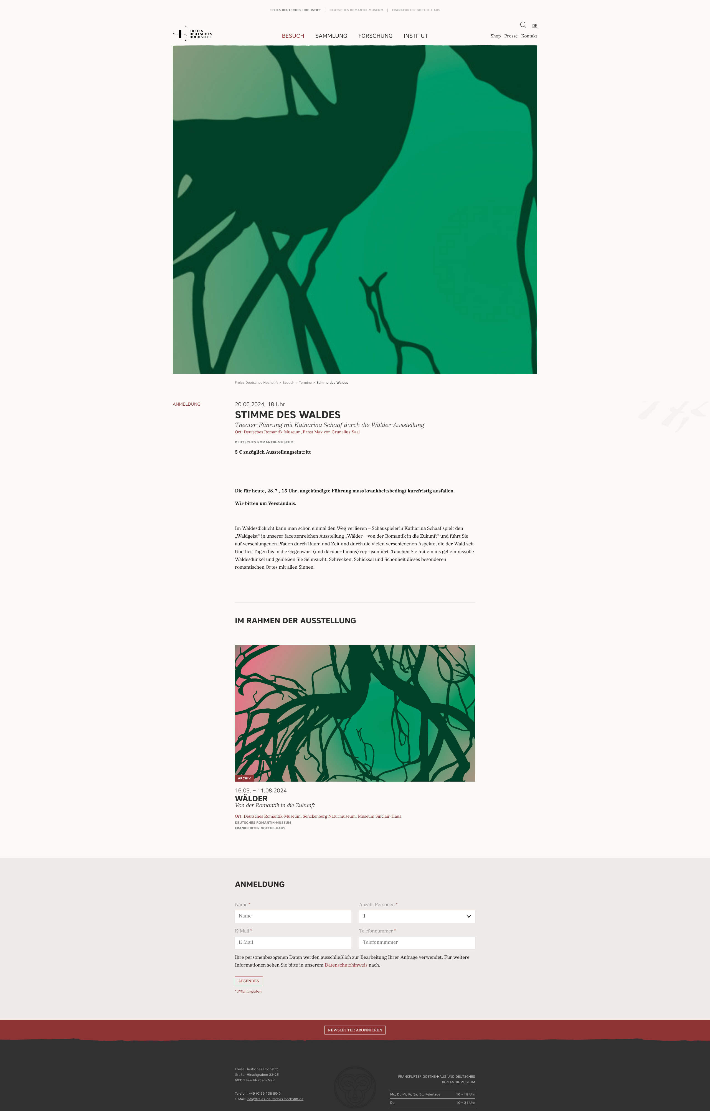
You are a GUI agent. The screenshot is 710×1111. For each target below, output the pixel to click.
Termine (305, 382)
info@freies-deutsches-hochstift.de (275, 1099)
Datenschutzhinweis (346, 965)
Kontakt (529, 36)
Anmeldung (187, 404)
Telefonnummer (376, 931)
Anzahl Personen (377, 905)
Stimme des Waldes (332, 382)
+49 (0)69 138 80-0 (265, 1093)
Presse (511, 36)
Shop (496, 36)
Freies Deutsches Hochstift (295, 10)
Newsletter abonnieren (355, 1030)
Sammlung (331, 35)
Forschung (375, 35)
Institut (416, 35)
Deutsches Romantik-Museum (356, 10)
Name (241, 905)
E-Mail (242, 931)
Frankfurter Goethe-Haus (416, 10)
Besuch (293, 35)
